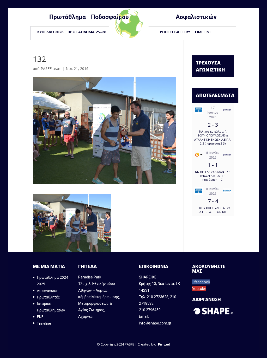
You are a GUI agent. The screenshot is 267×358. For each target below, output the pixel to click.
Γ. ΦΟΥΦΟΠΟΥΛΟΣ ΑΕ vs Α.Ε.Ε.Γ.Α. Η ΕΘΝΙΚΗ (213, 210)
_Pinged (163, 344)
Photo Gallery (175, 31)
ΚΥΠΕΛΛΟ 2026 (50, 31)
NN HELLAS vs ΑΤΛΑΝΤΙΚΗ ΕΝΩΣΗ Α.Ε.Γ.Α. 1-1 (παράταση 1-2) (212, 176)
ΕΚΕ (40, 316)
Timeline (202, 31)
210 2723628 (157, 297)
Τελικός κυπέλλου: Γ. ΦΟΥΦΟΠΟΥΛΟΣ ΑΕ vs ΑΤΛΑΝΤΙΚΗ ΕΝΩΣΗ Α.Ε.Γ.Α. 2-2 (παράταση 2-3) (212, 137)
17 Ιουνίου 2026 (213, 112)
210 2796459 (150, 310)
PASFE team (51, 68)
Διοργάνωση (47, 290)
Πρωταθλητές (48, 297)
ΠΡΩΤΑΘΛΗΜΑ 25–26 (87, 31)
